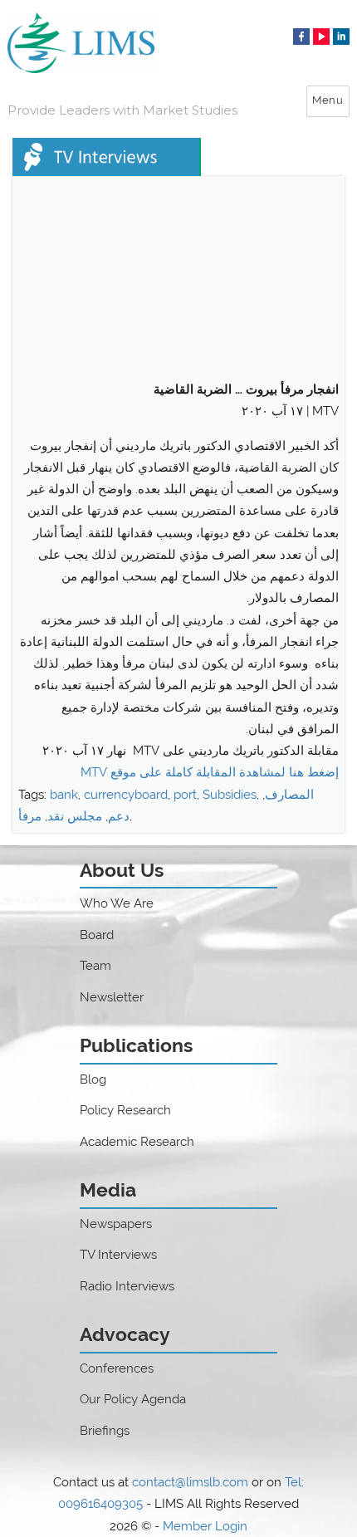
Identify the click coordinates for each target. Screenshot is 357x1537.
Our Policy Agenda (133, 1399)
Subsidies (230, 794)
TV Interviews (118, 1254)
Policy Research (125, 1110)
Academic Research (137, 1141)
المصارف (289, 794)
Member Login (205, 1526)
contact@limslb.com (190, 1482)
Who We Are (117, 903)
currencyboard (126, 794)
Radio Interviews (127, 1286)
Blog (93, 1079)
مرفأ (30, 816)
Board (97, 935)
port (185, 794)
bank (64, 794)
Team (95, 965)
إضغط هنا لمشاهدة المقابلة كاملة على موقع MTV (208, 772)
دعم (119, 816)
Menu (327, 100)
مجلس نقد (74, 816)
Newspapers (116, 1223)
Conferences (117, 1368)
